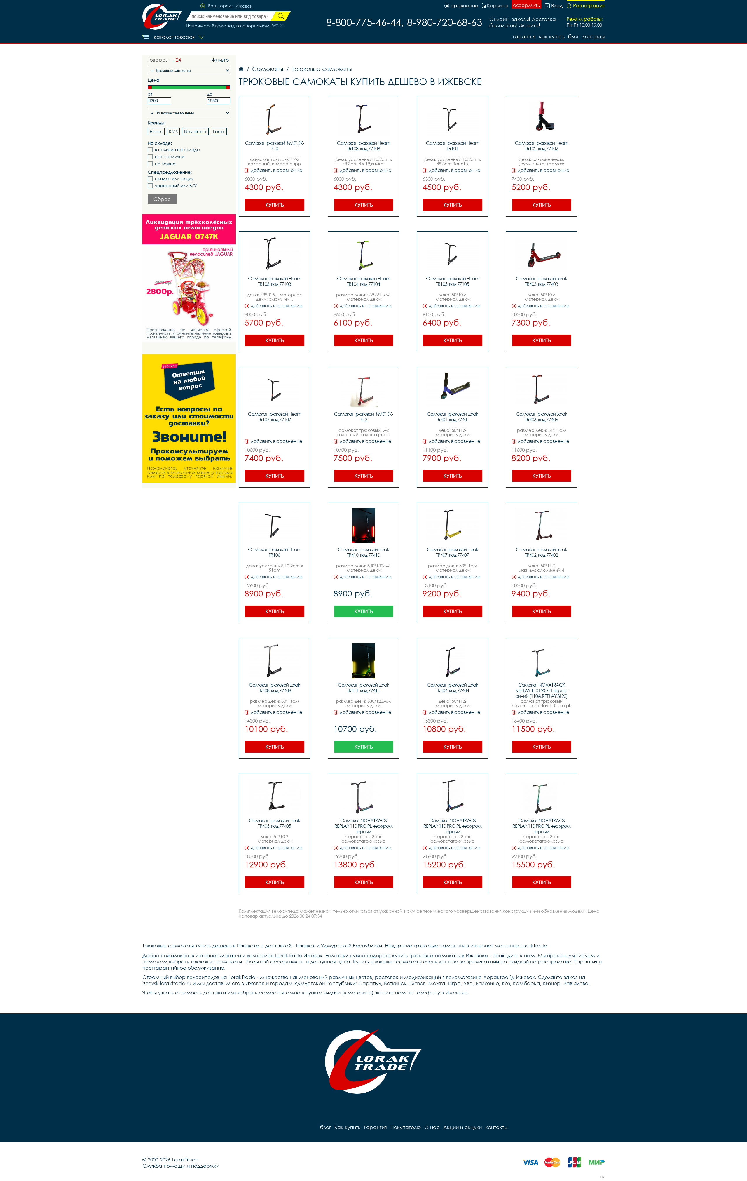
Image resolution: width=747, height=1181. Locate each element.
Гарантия (524, 36)
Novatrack (195, 131)
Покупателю (405, 1127)
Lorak (219, 131)
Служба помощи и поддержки (180, 1166)
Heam (156, 131)
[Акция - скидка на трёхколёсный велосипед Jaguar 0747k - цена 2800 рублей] (189, 278)
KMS (173, 131)
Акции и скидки (462, 1127)
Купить (275, 205)
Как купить (552, 36)
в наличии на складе (177, 149)
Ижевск (243, 6)
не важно (165, 163)
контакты (593, 36)
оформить (526, 5)
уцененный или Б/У (176, 185)
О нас (432, 1127)
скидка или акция (174, 178)
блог (573, 36)
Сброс (162, 199)
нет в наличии (169, 156)
